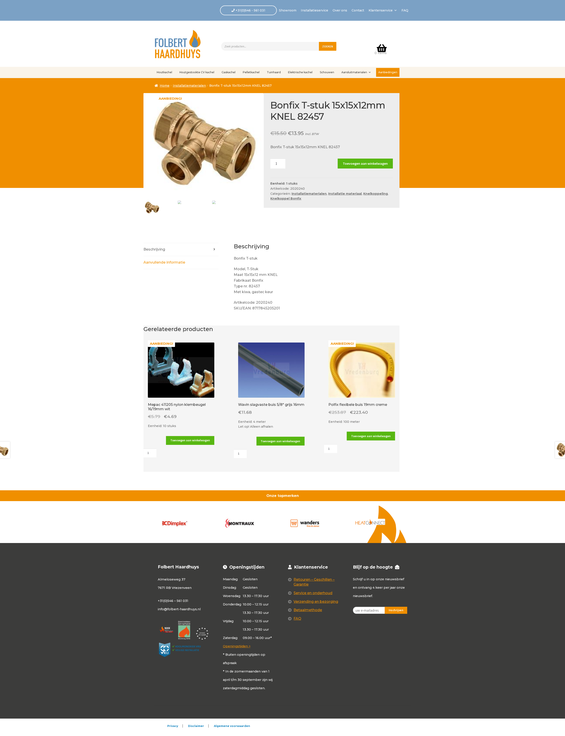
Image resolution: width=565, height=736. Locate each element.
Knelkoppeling (375, 194)
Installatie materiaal (345, 194)
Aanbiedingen (387, 72)
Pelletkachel (251, 72)
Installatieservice (314, 10)
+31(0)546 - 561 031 (250, 10)
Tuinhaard (274, 72)
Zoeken (327, 46)
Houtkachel (164, 72)
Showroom (287, 10)
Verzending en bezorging (316, 601)
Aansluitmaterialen (354, 72)
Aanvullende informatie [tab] (164, 262)
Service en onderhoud (313, 593)
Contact (358, 10)
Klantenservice (381, 10)
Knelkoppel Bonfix (285, 198)
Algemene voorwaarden (232, 726)
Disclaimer (196, 726)
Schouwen (327, 72)
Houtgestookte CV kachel (196, 72)
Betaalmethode (308, 610)
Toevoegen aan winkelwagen (365, 163)
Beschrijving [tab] (154, 249)
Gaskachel (228, 72)
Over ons (340, 10)
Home (165, 86)
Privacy (172, 726)
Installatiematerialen (189, 86)
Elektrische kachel (300, 72)
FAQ (404, 10)
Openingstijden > (236, 646)
